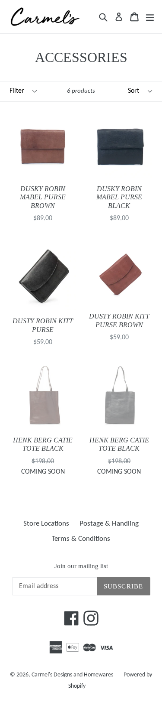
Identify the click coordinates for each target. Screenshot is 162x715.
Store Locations (46, 523)
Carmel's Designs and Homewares (72, 675)
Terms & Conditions (81, 539)
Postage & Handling (109, 523)
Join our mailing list (81, 565)
